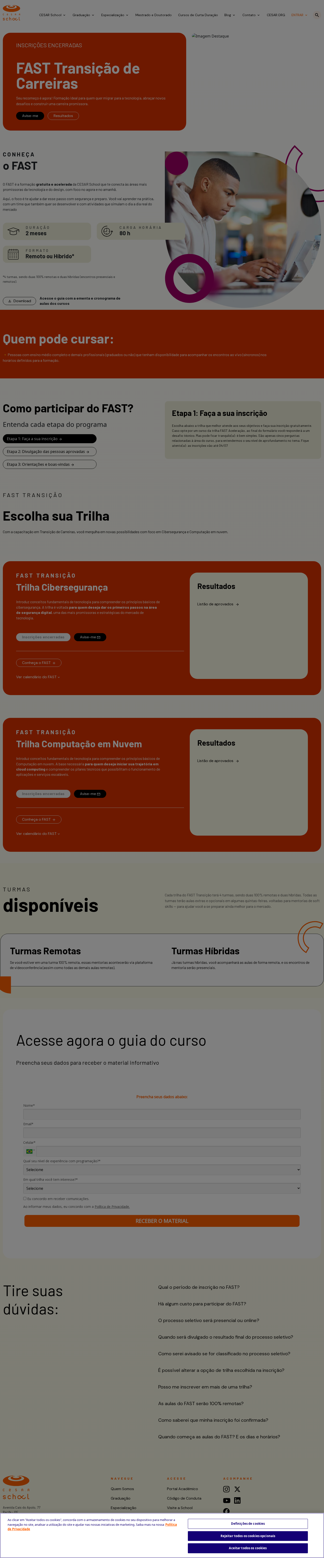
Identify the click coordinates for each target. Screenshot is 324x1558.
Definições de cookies (248, 1523)
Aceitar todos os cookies (248, 1548)
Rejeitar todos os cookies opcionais (248, 1536)
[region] (162, 1535)
